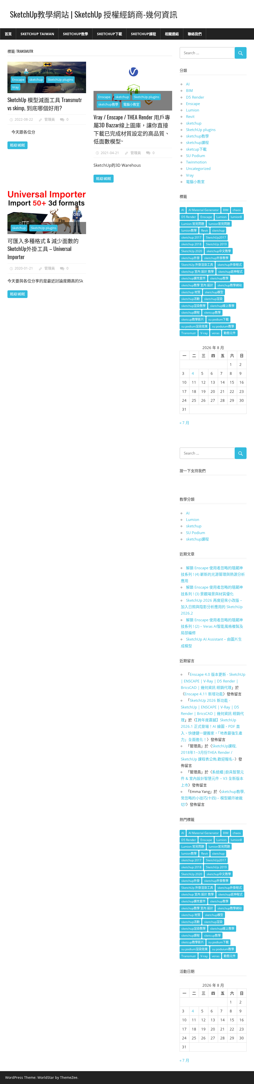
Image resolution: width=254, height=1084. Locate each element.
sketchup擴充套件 (193, 278)
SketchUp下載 (109, 33)
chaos (237, 210)
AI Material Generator (204, 210)
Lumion (192, 110)
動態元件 (230, 333)
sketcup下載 (196, 149)
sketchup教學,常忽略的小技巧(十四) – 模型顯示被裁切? (213, 798)
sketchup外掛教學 (216, 258)
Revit (190, 116)
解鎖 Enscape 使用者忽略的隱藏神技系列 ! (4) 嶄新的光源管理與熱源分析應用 (213, 574)
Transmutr (188, 333)
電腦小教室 (131, 104)
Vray (15, 87)
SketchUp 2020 (191, 251)
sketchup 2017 (191, 237)
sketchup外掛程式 (230, 265)
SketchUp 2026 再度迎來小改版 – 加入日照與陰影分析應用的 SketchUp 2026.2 (212, 607)
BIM (189, 90)
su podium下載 (218, 319)
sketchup (36, 79)
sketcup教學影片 (192, 319)
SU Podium (195, 155)
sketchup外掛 (190, 258)
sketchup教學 (108, 104)
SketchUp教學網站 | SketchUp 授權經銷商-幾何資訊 (93, 14)
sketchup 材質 (190, 292)
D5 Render (195, 97)
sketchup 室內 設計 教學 (197, 272)
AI (188, 83)
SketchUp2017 (216, 237)
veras (216, 333)
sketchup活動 (190, 299)
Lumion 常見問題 (192, 224)
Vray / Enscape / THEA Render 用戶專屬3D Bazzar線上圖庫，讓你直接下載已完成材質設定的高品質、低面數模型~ (132, 129)
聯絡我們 (195, 33)
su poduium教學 (223, 326)
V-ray (204, 333)
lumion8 (236, 217)
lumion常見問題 (219, 224)
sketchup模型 (214, 292)
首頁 (8, 33)
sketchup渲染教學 (193, 306)
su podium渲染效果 (194, 326)
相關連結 (172, 33)
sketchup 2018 (191, 244)
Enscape (18, 79)
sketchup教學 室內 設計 (197, 285)
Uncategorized (198, 168)
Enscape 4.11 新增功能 (204, 693)
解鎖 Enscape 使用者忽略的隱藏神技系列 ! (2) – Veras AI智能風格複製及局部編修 (212, 626)
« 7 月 (184, 422)
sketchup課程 (197, 142)
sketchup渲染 (213, 299)
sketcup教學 (212, 312)
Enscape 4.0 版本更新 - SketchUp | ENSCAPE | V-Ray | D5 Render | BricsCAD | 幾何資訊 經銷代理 (213, 681)
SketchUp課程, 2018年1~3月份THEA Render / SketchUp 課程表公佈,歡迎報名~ (209, 752)
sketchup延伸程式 (230, 272)
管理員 (49, 119)
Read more (17, 145)
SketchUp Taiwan (37, 33)
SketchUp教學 (75, 33)
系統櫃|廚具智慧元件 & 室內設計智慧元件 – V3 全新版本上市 (212, 778)
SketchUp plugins (60, 79)
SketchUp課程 (143, 33)
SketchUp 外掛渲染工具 (197, 265)
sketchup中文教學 (219, 251)
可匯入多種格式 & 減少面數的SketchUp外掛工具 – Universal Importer (43, 249)
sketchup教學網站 (230, 285)
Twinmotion (196, 162)
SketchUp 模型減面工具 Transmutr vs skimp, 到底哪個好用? (44, 103)
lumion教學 (189, 230)
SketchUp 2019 (216, 244)
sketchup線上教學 (222, 306)
